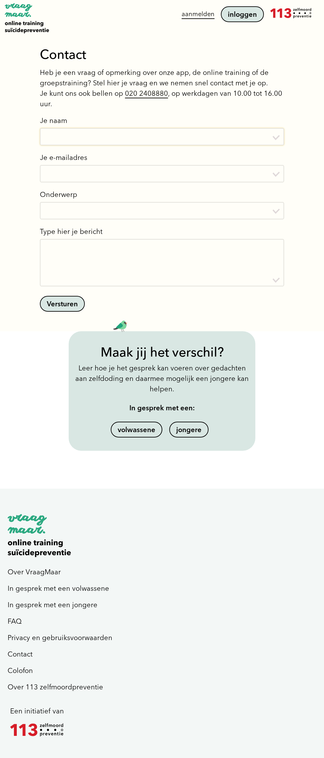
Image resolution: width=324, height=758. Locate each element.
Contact (20, 654)
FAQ (15, 621)
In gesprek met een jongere (52, 604)
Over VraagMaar (34, 571)
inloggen (242, 14)
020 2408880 (146, 93)
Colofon (20, 670)
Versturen (62, 303)
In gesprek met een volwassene (58, 588)
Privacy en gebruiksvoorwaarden (60, 637)
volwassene (136, 429)
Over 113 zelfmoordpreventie (55, 686)
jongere (189, 429)
